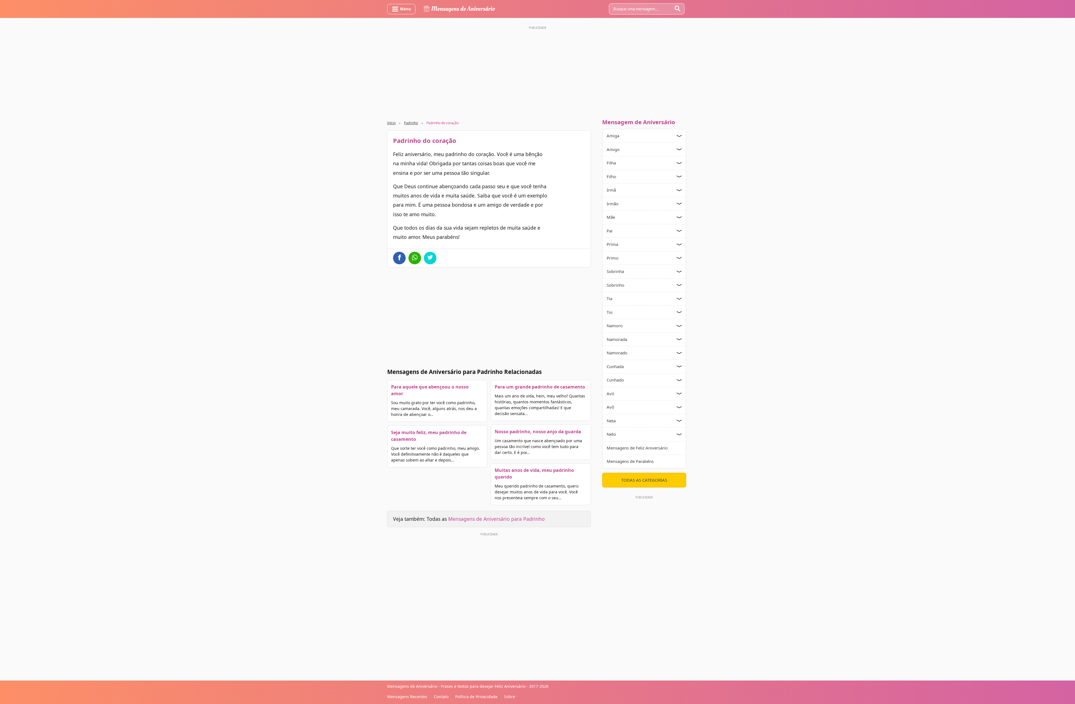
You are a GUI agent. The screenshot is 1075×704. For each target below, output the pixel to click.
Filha (611, 163)
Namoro (615, 325)
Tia (609, 298)
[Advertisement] (537, 71)
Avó (610, 393)
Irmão (612, 203)
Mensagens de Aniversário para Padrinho (496, 518)
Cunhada (615, 366)
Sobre (509, 696)
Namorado (617, 352)
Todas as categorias (644, 480)
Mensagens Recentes (407, 696)
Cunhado (615, 380)
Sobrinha (615, 271)
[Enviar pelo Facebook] (399, 258)
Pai (610, 231)
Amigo (613, 149)
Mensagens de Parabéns (630, 461)
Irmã (611, 190)
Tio (610, 312)
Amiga (613, 135)
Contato (441, 696)
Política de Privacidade (476, 696)
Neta (611, 420)
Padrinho (411, 123)
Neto (611, 434)
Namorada (617, 339)
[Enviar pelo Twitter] (430, 258)
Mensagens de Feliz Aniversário (637, 448)
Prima (612, 244)
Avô (610, 407)
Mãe (611, 217)
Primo (612, 258)
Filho (611, 176)
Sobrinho (615, 285)
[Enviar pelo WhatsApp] (414, 258)
